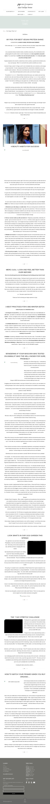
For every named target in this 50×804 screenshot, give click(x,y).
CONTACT (30, 14)
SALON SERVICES (10, 11)
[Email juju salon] (34, 782)
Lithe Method (24, 219)
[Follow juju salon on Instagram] (29, 782)
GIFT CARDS (41, 11)
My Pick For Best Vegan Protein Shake (25, 39)
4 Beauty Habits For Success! (25, 146)
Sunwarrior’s (14, 75)
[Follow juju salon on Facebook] (27, 782)
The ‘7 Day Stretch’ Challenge (25, 617)
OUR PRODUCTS (31, 11)
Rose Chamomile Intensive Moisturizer (37, 212)
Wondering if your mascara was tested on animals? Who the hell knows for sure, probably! (25, 356)
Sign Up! (13, 793)
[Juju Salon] (25, 5)
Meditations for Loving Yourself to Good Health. (33, 248)
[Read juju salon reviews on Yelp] (32, 782)
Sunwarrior (15, 45)
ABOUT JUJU (20, 14)
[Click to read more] (25, 119)
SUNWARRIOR (14, 42)
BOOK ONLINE (21, 11)
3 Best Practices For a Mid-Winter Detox (25, 307)
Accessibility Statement (8, 774)
